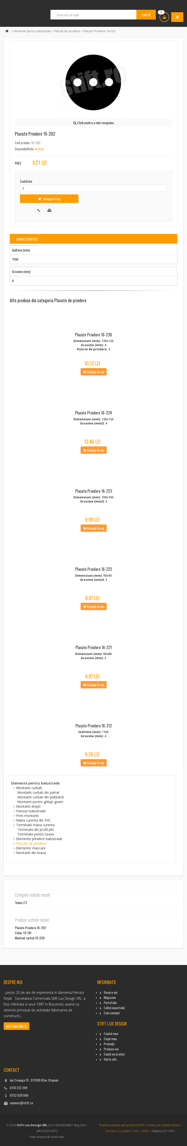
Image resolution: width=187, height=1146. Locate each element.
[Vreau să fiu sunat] (39, 209)
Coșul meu (110, 1038)
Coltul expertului (114, 1007)
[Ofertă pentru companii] (49, 209)
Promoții (109, 1043)
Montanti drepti (28, 806)
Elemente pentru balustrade (32, 31)
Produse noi (111, 1048)
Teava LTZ (21, 902)
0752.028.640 (19, 1095)
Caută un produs (114, 1053)
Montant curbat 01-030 (30, 937)
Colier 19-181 (23, 932)
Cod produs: (22, 142)
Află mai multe (16, 1026)
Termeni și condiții (117, 1131)
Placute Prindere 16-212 (93, 726)
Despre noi (110, 992)
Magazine (110, 997)
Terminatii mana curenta (35, 825)
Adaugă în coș (51, 198)
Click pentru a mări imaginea (95, 122)
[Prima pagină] (7, 31)
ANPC (145, 1131)
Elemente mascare (31, 848)
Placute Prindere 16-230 (93, 335)
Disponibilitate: (24, 148)
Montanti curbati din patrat (38, 792)
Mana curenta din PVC (33, 820)
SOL (136, 1131)
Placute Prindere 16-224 (93, 413)
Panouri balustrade (31, 811)
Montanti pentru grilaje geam (40, 801)
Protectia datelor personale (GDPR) (121, 1125)
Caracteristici (26, 238)
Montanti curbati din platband (40, 797)
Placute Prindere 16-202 (30, 927)
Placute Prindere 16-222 (93, 569)
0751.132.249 (18, 1087)
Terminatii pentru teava (35, 834)
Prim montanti (27, 815)
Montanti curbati (29, 787)
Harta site (110, 1059)
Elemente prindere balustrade (39, 838)
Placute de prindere (67, 31)
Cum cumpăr (112, 1012)
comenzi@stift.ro (21, 1102)
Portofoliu (110, 1002)
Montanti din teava (31, 852)
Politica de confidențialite (163, 1125)
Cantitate (26, 181)
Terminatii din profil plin (35, 829)
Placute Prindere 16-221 (93, 647)
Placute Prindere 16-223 (93, 491)
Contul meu (111, 1033)
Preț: (18, 163)
